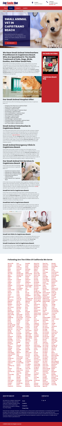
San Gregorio (46, 338)
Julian (26, 310)
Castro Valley (11, 380)
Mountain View (37, 301)
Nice (35, 317)
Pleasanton (45, 266)
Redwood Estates (46, 300)
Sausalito (45, 377)
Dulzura (18, 326)
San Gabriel (45, 335)
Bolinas (9, 319)
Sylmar (52, 303)
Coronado (18, 286)
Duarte (18, 323)
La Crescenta (28, 317)
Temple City (54, 308)
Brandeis (10, 332)
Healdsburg (28, 282)
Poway (44, 285)
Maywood (27, 384)
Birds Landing (11, 314)
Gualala (27, 265)
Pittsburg (36, 383)
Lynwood (27, 371)
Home (5, 8)
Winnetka (53, 374)
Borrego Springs (11, 324)
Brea (9, 335)
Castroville (10, 381)
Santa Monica (46, 370)
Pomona (44, 275)
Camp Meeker (11, 352)
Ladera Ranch (28, 330)
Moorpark (36, 288)
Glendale (18, 377)
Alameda (10, 266)
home (4, 11)
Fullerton (18, 365)
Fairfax (17, 351)
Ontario (35, 339)
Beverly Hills (10, 313)
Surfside (53, 301)
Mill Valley (36, 267)
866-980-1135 (52, 4)
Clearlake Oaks (19, 273)
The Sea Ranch (54, 310)
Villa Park (53, 348)
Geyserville (18, 373)
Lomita (26, 358)
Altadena (10, 276)
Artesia (9, 291)
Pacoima (36, 349)
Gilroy (17, 374)
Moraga (36, 289)
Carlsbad (10, 368)
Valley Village (54, 341)
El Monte (18, 335)
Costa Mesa (19, 289)
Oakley (35, 332)
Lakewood (27, 345)
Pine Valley (36, 377)
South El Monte (54, 272)
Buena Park (10, 341)
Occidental (36, 335)
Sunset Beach (54, 300)
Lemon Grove (28, 352)
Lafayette (27, 332)
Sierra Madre (46, 384)
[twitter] (45, 400)
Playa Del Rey (37, 386)
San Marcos (45, 348)
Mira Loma (36, 272)
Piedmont (36, 374)
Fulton (17, 367)
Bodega (9, 316)
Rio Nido (44, 307)
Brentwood (10, 336)
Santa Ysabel (45, 373)
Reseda (44, 303)
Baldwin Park (11, 297)
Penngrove (36, 367)
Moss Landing (37, 295)
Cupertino (18, 300)
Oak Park (36, 329)
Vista (52, 351)
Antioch (9, 286)
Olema (35, 338)
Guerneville (27, 269)
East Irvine (18, 329)
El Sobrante (19, 338)
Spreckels (53, 279)
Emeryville (18, 345)
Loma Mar (27, 357)
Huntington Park (29, 298)
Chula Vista (18, 267)
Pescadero (36, 368)
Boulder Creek (11, 326)
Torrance (53, 317)
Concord (18, 282)
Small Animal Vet (19, 11)
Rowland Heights (46, 317)
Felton (17, 354)
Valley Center (54, 338)
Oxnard (35, 343)
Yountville (53, 383)
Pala (35, 351)
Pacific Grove (37, 345)
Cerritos (9, 384)
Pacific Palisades (37, 346)
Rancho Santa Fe (46, 292)
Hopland (27, 294)
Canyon (9, 360)
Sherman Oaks (46, 383)
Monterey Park (37, 285)
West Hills (53, 360)
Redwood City (46, 298)
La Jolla (26, 322)
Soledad (53, 267)
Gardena (18, 371)
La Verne (27, 329)
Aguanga (10, 265)
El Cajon (18, 330)
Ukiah (52, 329)
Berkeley (10, 310)
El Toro (18, 339)
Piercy (35, 376)
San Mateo (45, 352)
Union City (53, 330)
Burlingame (10, 343)
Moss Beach (36, 294)
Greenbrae (18, 386)
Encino (17, 348)
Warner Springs (55, 355)
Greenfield (27, 263)
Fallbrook (18, 352)
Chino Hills (18, 265)
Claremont (18, 269)
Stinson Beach (54, 289)
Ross (44, 316)
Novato (35, 327)
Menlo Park (36, 263)
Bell (8, 298)
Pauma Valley (37, 364)
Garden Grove (19, 370)
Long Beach (28, 360)
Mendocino (27, 386)
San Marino (45, 349)
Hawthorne (27, 279)
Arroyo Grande (11, 289)
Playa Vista (45, 263)
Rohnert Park (46, 313)
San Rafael (45, 358)
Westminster (54, 364)
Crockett (18, 297)
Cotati (17, 291)
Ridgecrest (45, 305)
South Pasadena (55, 275)
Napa (35, 303)
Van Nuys (53, 342)
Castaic (9, 378)
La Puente (27, 327)
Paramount (36, 361)
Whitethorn (54, 367)
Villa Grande (54, 346)
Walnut (53, 352)
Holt (26, 291)
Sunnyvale (53, 297)
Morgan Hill (36, 291)
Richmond (45, 304)
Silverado (53, 263)
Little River (27, 354)
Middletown (36, 265)
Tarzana (53, 305)
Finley (17, 355)
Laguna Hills (28, 335)
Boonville (10, 323)
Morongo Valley (37, 292)
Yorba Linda (54, 380)
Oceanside (36, 336)
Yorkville (53, 381)
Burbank (10, 342)
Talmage (53, 304)
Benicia (9, 308)
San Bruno (45, 324)
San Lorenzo (45, 345)
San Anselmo (45, 323)
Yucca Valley (54, 384)
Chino (17, 263)
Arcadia (9, 288)
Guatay (26, 267)
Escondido (18, 349)
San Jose (44, 339)
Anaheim (10, 282)
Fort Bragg (18, 361)
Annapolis (10, 285)
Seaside (44, 380)
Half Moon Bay (28, 273)
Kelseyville (27, 311)
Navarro (36, 305)
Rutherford (45, 319)
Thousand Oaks (55, 311)
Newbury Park (37, 310)
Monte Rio (36, 281)
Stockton (53, 291)
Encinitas (18, 346)
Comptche (18, 279)
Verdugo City (54, 345)
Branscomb (10, 333)
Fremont (18, 364)
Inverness (27, 303)
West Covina (54, 358)
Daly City (18, 303)
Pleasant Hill (45, 265)
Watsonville (54, 357)
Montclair (36, 279)
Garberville (18, 368)
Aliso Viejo (10, 273)
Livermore (27, 355)
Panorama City (37, 360)
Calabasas (10, 346)
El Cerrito (18, 332)
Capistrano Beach (10, 11)
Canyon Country (11, 361)
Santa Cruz (45, 367)
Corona (18, 284)
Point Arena (45, 267)
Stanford (53, 282)
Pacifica (35, 348)
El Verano (18, 341)
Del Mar (18, 310)
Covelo (17, 292)
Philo (35, 371)
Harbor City (27, 275)
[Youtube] (43, 400)
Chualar (18, 266)
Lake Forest (28, 341)
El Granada (18, 333)
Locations (25, 8)
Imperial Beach (28, 300)
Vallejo (52, 336)
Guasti (26, 266)
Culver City (18, 298)
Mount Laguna (37, 300)
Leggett (27, 351)
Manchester (28, 374)
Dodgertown (19, 319)
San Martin (45, 351)
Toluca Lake (54, 313)
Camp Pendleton (11, 354)
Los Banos (27, 365)
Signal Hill (45, 386)
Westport (53, 365)
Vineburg (53, 349)
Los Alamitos (28, 361)
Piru (35, 381)
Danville (18, 305)
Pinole (35, 378)
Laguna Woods (28, 338)
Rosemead (45, 314)
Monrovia (36, 276)
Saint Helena (45, 320)
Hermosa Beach (28, 285)
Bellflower (10, 301)
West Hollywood (55, 361)
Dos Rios (18, 320)
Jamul (26, 307)
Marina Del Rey (28, 380)
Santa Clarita (45, 365)
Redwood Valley (46, 301)
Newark (35, 308)
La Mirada (27, 324)
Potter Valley (45, 284)
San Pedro (45, 355)
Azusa (9, 295)
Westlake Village (55, 362)
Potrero (44, 282)
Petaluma (36, 370)
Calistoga (10, 348)
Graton (18, 384)
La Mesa (27, 323)
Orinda (35, 342)
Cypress (18, 301)
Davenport (18, 307)
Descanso (18, 311)
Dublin (17, 324)
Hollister (27, 289)
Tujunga (53, 323)
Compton (18, 281)
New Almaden (37, 307)
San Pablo (45, 354)
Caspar (9, 377)
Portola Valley (46, 281)
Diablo (17, 313)
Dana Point (18, 304)
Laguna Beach (28, 333)
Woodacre (53, 377)
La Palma (27, 326)
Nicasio (35, 316)
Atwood (9, 294)
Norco (35, 319)
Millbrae (36, 269)
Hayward (27, 281)
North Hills (36, 320)
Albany (9, 269)
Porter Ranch (46, 279)
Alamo (9, 267)
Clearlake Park (19, 275)
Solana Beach (54, 266)
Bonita (9, 320)
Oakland (36, 330)
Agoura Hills (10, 263)
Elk (17, 343)
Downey (18, 322)
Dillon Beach (19, 316)
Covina (17, 294)
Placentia (36, 384)
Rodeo (44, 311)
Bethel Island (11, 311)
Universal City (54, 332)
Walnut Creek (54, 354)
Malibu (26, 373)
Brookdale (10, 339)
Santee (44, 374)
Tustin (52, 324)
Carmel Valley (11, 374)
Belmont (10, 303)
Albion (9, 270)
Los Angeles (28, 364)
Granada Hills (19, 383)
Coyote (18, 295)
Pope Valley (45, 276)
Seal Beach (45, 378)
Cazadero (10, 383)
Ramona (44, 286)
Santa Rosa (45, 371)
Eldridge (18, 342)
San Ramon (45, 360)
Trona (52, 322)
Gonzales (18, 381)
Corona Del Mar (20, 285)
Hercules (27, 284)
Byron (9, 345)
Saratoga (45, 376)
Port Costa (45, 278)
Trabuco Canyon (55, 319)
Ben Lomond (11, 307)
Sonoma (53, 270)
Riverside (45, 310)
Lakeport (27, 342)
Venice (52, 343)
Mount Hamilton (37, 297)
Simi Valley (53, 265)
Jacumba (27, 305)
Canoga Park (11, 358)
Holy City (27, 292)
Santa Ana (45, 362)
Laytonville (27, 349)
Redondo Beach (46, 297)
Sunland (53, 295)
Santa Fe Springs (46, 368)
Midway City (36, 266)
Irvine (26, 304)
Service (10, 8)
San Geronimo (46, 336)
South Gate (53, 273)
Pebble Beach (37, 365)
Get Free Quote (10, 43)
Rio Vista (45, 308)
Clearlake (18, 272)
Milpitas (36, 270)
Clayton (18, 270)
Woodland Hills (54, 378)
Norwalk (36, 326)
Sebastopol (45, 381)
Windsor (53, 373)
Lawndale (27, 348)
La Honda (27, 320)
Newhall (36, 311)
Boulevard (10, 327)
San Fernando (46, 332)
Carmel (9, 370)
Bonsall (9, 322)
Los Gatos (27, 367)
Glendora (18, 378)
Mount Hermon (37, 298)
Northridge (36, 324)
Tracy (52, 320)
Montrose (36, 286)
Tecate (52, 307)
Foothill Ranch (19, 357)
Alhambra (10, 272)
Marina (26, 378)
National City (37, 304)
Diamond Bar (19, 314)
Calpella (9, 349)
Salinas (44, 322)
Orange (35, 341)
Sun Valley (53, 294)
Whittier (53, 368)
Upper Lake (54, 333)
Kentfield (27, 313)
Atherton (10, 292)
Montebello (36, 282)
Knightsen (27, 316)
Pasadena (36, 362)
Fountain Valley (19, 362)
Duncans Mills (19, 327)
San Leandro (45, 343)
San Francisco (46, 333)
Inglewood (27, 301)
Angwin (9, 284)
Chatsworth (10, 386)
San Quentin (45, 357)
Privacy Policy (25, 408)
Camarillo (10, 351)
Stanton (53, 284)
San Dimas (45, 330)
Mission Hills (37, 273)
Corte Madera (19, 288)
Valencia (53, 335)
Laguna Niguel (28, 336)
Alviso (9, 278)
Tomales (53, 314)
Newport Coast (37, 314)
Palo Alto (36, 352)
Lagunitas (27, 339)
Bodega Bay (10, 317)
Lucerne (27, 370)
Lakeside (27, 343)
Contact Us (18, 8)
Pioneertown (37, 380)
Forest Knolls (19, 358)
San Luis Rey (45, 346)
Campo (9, 357)
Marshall (27, 381)
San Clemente (46, 327)
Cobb (17, 278)
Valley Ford (53, 339)
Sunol (52, 298)
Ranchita (45, 288)
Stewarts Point (54, 288)
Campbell (10, 355)
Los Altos (27, 362)
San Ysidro (45, 361)
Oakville (35, 333)
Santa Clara (45, 364)
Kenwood (27, 314)
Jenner (26, 308)
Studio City (53, 292)
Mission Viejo (37, 275)
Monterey (36, 284)
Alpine (9, 275)
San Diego (45, 329)
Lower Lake (27, 368)
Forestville (18, 360)
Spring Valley (54, 281)
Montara (36, 278)
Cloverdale (18, 276)
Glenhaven (18, 380)
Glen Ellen (18, 376)
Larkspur (27, 346)
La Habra (27, 319)
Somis (52, 269)
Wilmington (54, 371)
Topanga (53, 316)
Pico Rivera (36, 373)
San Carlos (45, 326)
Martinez (27, 383)
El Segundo (18, 336)
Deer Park (18, 308)
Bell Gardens (10, 300)
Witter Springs (54, 376)
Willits (52, 370)
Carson (9, 376)
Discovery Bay (19, 317)
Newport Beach (37, 313)
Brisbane (10, 338)
